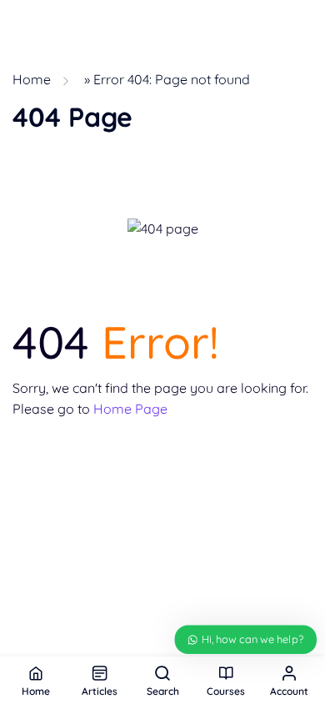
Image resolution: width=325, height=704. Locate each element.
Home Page (130, 408)
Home (31, 79)
